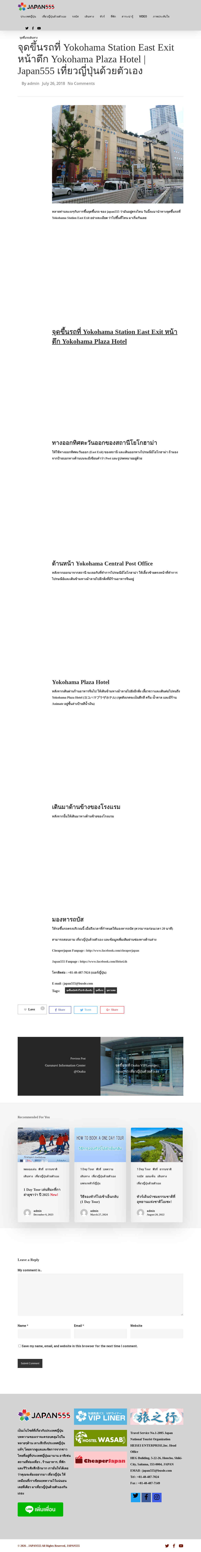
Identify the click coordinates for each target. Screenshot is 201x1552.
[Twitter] (135, 1497)
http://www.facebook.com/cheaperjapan (112, 950)
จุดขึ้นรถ (24, 37)
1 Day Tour (87, 1169)
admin (33, 83)
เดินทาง (89, 16)
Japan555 (58, 961)
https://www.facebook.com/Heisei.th (103, 961)
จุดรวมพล (111, 990)
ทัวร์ (102, 16)
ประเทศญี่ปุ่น (28, 16)
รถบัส (75, 16)
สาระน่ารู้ (127, 16)
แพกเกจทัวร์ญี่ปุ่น (90, 1183)
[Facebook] (146, 1497)
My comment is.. (30, 1270)
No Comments (81, 83)
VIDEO (143, 16)
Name (23, 1326)
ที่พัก (113, 16)
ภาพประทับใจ (161, 16)
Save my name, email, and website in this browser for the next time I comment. (80, 1346)
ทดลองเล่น (30, 1169)
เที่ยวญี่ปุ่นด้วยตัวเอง (54, 16)
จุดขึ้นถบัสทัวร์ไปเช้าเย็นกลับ (79, 990)
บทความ (108, 1169)
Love (35, 1009)
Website (136, 1326)
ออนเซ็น (150, 1176)
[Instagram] (157, 1497)
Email (79, 1326)
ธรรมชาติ (51, 1169)
